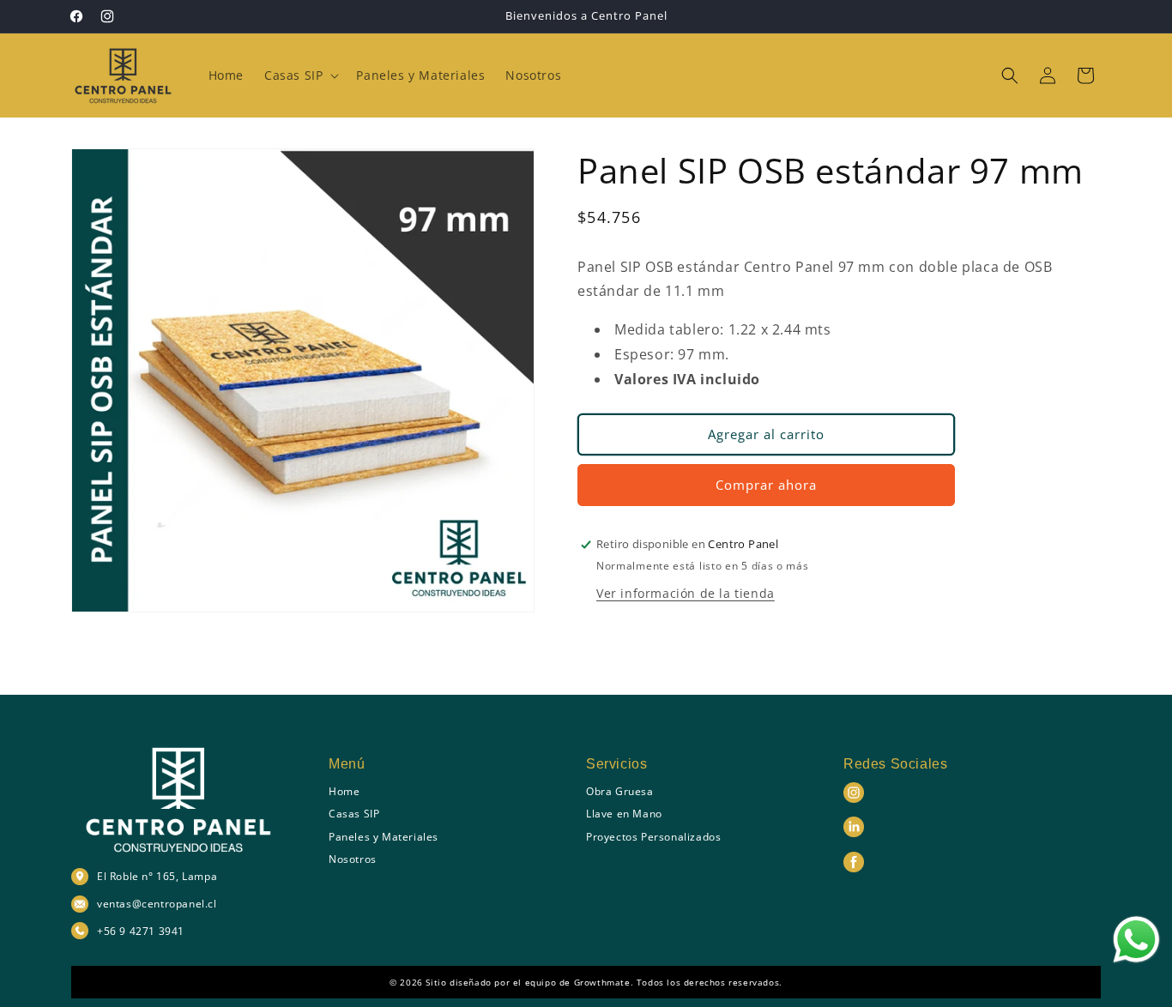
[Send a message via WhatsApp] (1136, 940)
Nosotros (353, 859)
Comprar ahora (766, 484)
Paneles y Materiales (383, 836)
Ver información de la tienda (685, 593)
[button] (300, 75)
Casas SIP (354, 813)
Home (344, 791)
